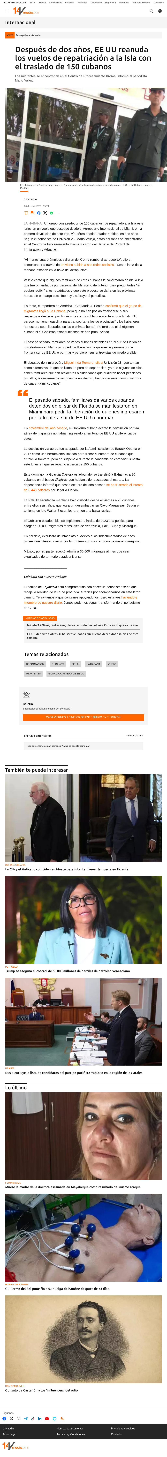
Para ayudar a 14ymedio (28, 35)
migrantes (33, 673)
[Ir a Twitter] (12, 1419)
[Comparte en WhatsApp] (51, 213)
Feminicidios (55, 2)
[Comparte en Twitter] (45, 213)
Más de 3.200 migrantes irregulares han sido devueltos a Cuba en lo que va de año (82, 625)
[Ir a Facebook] (4, 1419)
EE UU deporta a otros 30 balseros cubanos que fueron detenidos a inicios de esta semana (82, 635)
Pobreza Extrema (141, 2)
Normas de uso (134, 735)
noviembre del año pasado (48, 428)
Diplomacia (96, 2)
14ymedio (8, 1428)
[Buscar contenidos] (151, 11)
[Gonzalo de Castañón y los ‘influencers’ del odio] (83, 1339)
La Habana (93, 664)
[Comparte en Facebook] (39, 213)
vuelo (112, 664)
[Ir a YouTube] (47, 1419)
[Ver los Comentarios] (32, 213)
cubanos (58, 664)
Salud (33, 2)
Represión (110, 2)
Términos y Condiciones (71, 1434)
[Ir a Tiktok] (33, 1419)
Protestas (82, 2)
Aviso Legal (9, 1434)
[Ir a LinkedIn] (40, 1419)
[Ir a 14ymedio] (27, 11)
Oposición (159, 2)
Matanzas (124, 2)
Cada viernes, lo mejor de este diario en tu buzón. (83, 717)
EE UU (75, 664)
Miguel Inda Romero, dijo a (83, 362)
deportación (35, 664)
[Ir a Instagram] (19, 1419)
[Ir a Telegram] (26, 1419)
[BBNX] (15, 1446)
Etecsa (42, 2)
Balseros (69, 2)
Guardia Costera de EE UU (66, 673)
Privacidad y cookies (123, 1428)
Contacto (116, 1434)
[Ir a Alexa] (55, 1419)
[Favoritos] (26, 213)
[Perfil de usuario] (160, 11)
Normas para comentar (70, 1428)
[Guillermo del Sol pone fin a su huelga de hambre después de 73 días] (83, 1238)
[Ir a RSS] (62, 1419)
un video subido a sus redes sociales (87, 265)
